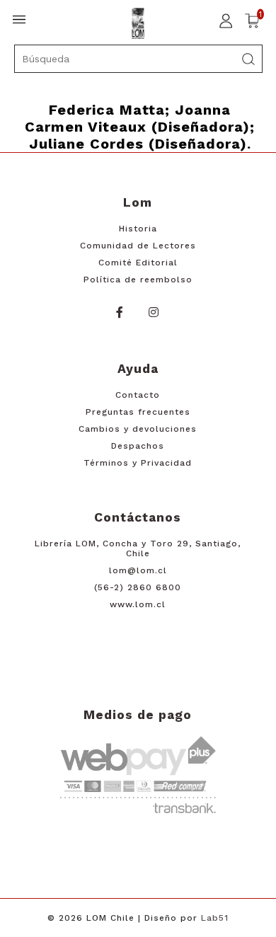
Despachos (137, 446)
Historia (138, 229)
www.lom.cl (138, 604)
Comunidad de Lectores (138, 246)
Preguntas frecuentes (138, 412)
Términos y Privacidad (138, 463)
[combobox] (138, 59)
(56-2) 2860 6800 (137, 587)
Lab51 (215, 918)
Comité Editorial (138, 263)
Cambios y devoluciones (138, 429)
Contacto (137, 395)
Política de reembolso (138, 279)
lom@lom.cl (138, 570)
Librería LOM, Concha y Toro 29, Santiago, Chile (138, 548)
